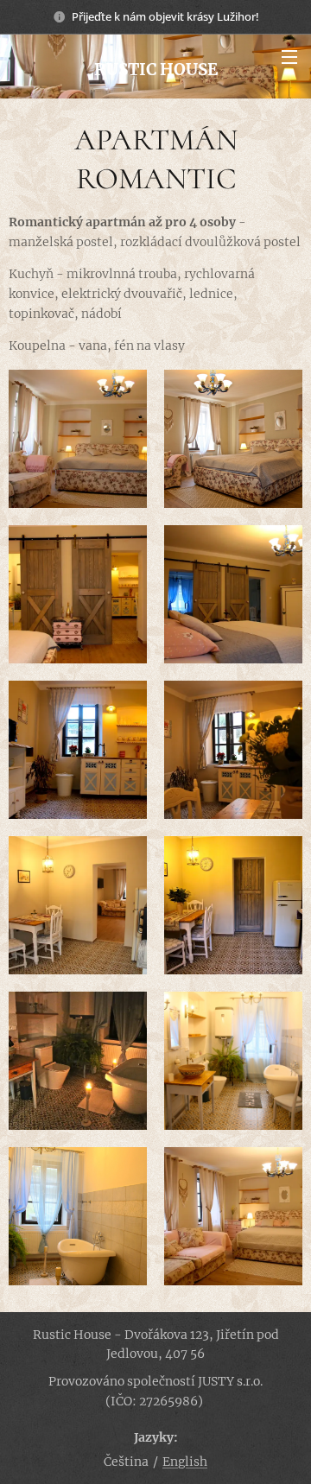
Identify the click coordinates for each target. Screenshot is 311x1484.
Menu (289, 56)
